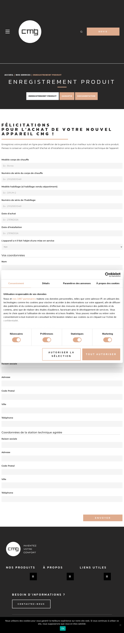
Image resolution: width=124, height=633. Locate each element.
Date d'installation (12, 227)
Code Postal (8, 390)
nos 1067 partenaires (24, 298)
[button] (81, 31)
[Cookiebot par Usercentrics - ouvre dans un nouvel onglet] (107, 274)
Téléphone (7, 417)
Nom (4, 261)
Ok (62, 628)
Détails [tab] (46, 283)
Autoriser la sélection (61, 354)
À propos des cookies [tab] (108, 283)
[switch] (46, 339)
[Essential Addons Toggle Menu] (33, 576)
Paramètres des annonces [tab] (77, 283)
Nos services (23, 75)
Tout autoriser (101, 354)
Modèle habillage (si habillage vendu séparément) (29, 186)
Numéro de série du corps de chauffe (22, 173)
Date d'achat (9, 213)
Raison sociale (9, 363)
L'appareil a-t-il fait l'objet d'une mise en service (28, 240)
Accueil (9, 75)
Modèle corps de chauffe (15, 159)
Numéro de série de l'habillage (19, 200)
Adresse (6, 377)
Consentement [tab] (16, 283)
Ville (4, 404)
